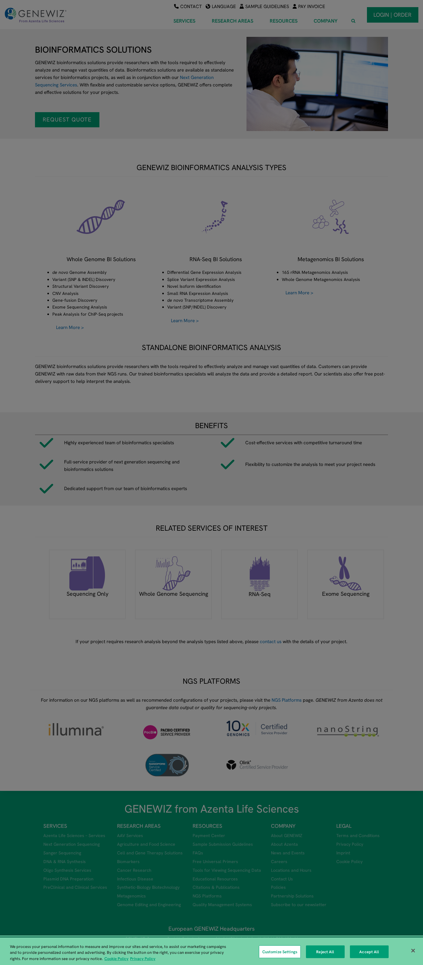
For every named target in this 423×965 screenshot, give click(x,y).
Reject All (325, 951)
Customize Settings (279, 951)
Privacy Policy (142, 958)
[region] (211, 951)
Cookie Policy (116, 958)
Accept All (369, 951)
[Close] (413, 950)
